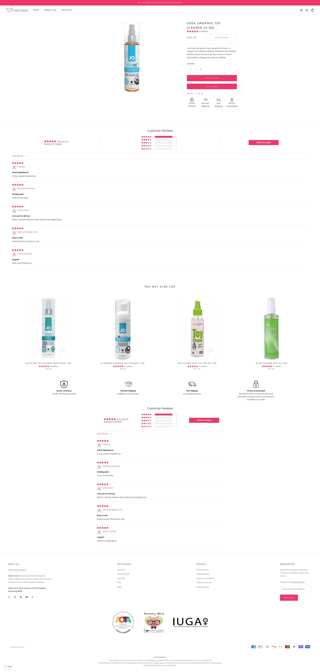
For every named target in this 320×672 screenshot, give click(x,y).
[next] (312, 331)
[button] (193, 31)
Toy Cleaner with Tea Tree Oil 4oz (197, 363)
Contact (66, 10)
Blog (119, 587)
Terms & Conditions (205, 578)
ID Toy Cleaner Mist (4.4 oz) (272, 363)
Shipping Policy (203, 574)
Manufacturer (123, 574)
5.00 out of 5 (63, 141)
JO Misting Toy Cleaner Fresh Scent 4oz (48, 363)
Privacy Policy (202, 569)
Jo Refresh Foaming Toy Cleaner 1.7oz (123, 363)
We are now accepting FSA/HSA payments (160, 3)
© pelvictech (17, 647)
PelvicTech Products (17, 569)
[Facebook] (195, 93)
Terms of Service (204, 582)
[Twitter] (199, 93)
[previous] (8, 331)
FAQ (119, 582)
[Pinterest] (202, 93)
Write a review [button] (264, 142)
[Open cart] (312, 10)
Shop (36, 10)
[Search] (307, 10)
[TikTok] (33, 596)
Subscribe (289, 597)
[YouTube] (27, 596)
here (174, 665)
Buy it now (212, 87)
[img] (17, 163)
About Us (50, 10)
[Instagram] (15, 596)
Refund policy (202, 587)
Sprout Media (298, 582)
